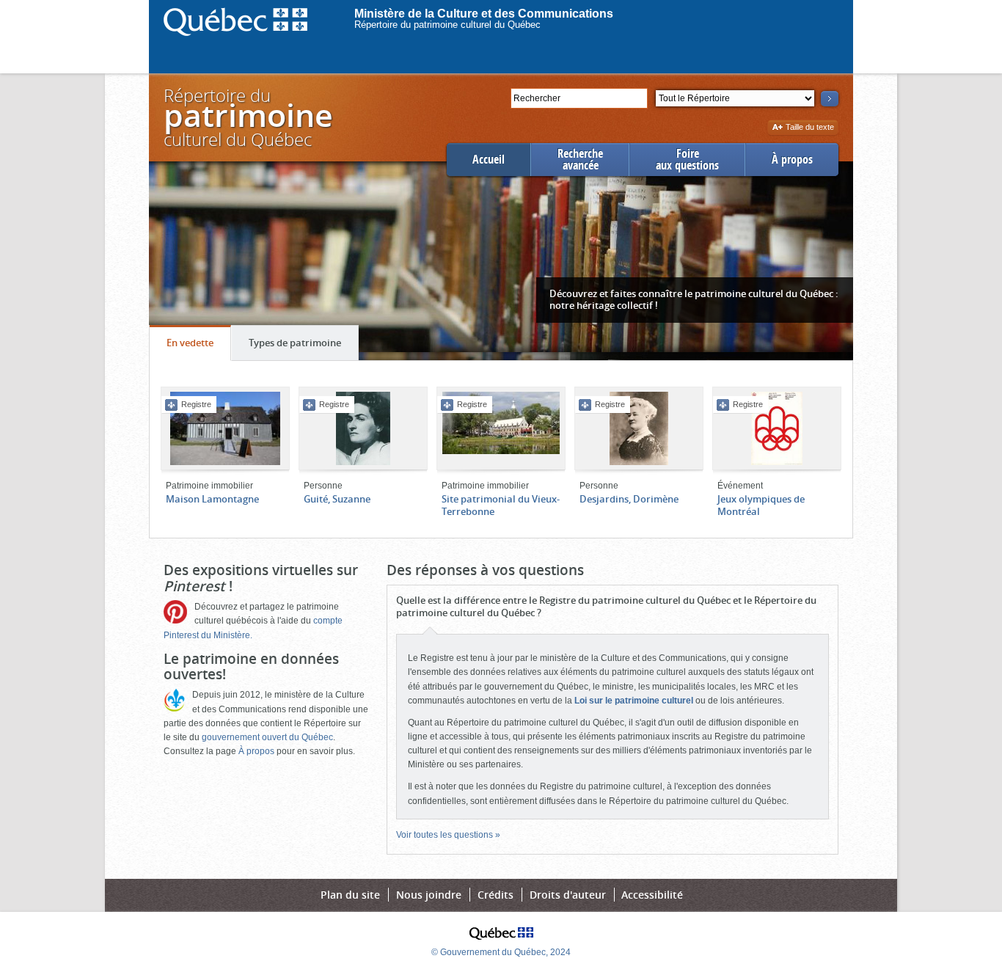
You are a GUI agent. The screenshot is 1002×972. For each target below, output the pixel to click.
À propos (792, 160)
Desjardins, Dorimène (629, 498)
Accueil (488, 160)
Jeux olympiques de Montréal (761, 505)
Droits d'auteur (568, 895)
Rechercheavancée (580, 159)
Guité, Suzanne (337, 498)
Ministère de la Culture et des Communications (483, 13)
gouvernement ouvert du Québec (267, 737)
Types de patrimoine (303, 348)
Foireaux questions (687, 159)
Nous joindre (428, 895)
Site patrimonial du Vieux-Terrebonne (501, 505)
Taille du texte (809, 128)
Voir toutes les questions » (448, 835)
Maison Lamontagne (212, 498)
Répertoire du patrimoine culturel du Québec (447, 24)
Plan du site (350, 895)
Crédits (495, 895)
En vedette (198, 348)
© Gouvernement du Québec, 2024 (501, 952)
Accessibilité (652, 895)
